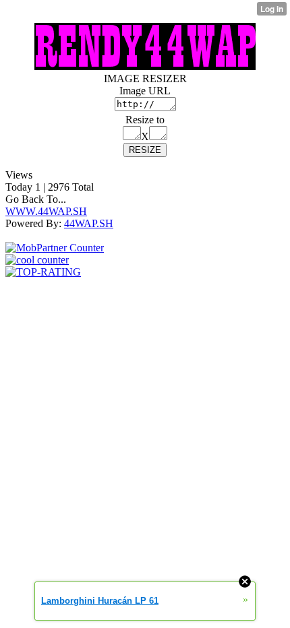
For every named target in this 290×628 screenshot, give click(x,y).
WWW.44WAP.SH (46, 211)
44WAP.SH (88, 223)
